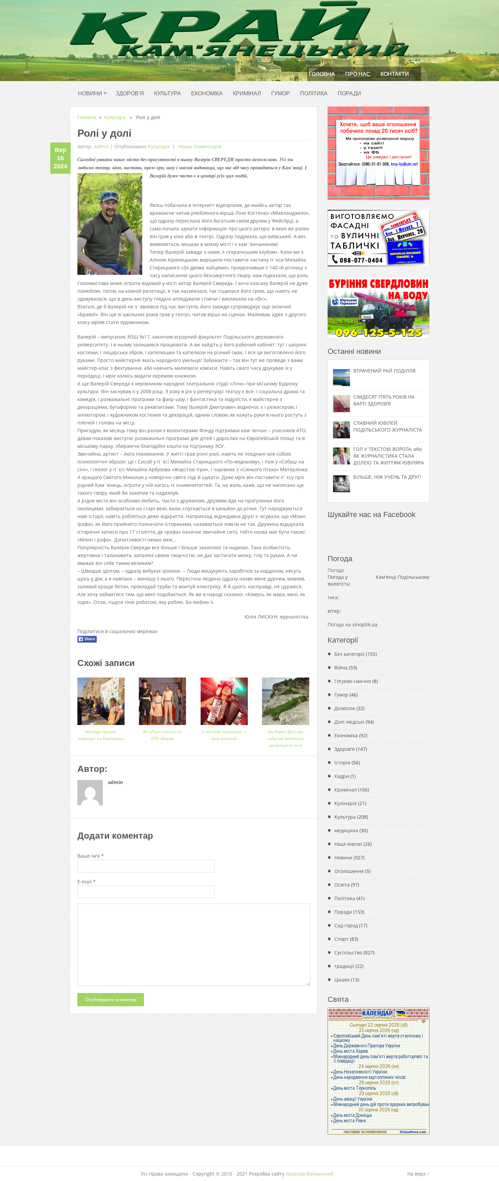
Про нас (357, 74)
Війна (341, 667)
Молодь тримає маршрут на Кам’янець (101, 735)
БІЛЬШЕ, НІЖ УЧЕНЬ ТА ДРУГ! (387, 477)
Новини (92, 93)
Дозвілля (344, 708)
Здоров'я (344, 749)
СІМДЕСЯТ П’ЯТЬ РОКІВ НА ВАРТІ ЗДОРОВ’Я (383, 400)
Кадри (341, 776)
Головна (322, 74)
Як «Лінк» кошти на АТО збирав (162, 735)
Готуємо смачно (352, 681)
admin (101, 146)
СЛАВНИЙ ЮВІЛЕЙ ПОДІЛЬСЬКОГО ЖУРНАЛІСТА (387, 426)
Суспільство (348, 952)
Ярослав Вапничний (310, 1173)
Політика (314, 93)
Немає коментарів (199, 146)
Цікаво (342, 979)
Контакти (395, 74)
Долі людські (349, 722)
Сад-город (346, 925)
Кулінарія (345, 803)
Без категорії (349, 654)
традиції (344, 966)
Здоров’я (130, 93)
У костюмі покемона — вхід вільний (224, 735)
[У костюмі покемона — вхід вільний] (224, 698)
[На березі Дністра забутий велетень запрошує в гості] (285, 698)
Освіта (342, 884)
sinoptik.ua (364, 624)
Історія (342, 762)
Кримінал (247, 93)
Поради (349, 93)
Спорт (341, 939)
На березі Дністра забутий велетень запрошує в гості (285, 738)
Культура (167, 93)
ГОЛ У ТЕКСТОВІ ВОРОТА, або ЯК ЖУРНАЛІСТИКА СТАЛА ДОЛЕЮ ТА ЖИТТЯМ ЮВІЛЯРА (388, 456)
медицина (346, 830)
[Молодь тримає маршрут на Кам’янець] (101, 698)
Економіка (207, 93)
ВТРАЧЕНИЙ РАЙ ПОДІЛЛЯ (384, 370)
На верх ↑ (418, 1173)
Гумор (280, 93)
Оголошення (349, 871)
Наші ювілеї (348, 844)
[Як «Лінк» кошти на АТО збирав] (162, 698)
